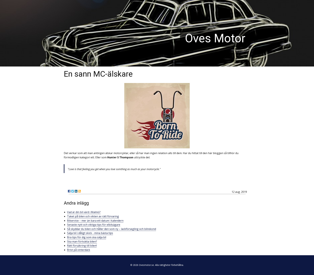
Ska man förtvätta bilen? (82, 241)
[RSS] (79, 191)
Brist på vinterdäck (78, 250)
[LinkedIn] (76, 191)
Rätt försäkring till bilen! (82, 245)
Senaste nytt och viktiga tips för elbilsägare (93, 224)
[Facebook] (69, 191)
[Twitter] (72, 191)
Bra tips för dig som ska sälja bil (86, 237)
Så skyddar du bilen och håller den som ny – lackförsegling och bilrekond (111, 229)
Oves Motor (215, 38)
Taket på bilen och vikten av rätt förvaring (93, 216)
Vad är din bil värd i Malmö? (84, 212)
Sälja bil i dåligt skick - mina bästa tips (90, 233)
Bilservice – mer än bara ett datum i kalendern (95, 220)
